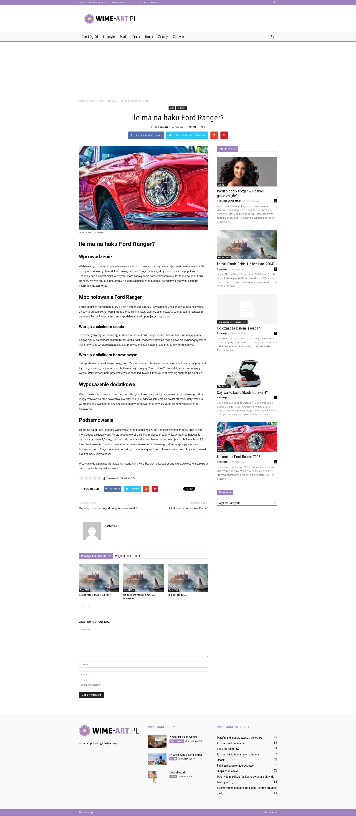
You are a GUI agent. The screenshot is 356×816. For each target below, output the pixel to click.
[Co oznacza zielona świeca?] (247, 309)
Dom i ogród (90, 37)
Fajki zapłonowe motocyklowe (232, 322)
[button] (272, 36)
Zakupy (163, 37)
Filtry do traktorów (228, 749)
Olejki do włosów (227, 771)
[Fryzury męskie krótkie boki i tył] (157, 759)
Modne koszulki (177, 772)
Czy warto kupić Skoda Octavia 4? (242, 392)
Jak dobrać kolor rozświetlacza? (188, 508)
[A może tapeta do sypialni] (157, 741)
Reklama (143, 2)
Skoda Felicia (224, 257)
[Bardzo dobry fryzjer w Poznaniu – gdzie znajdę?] (247, 171)
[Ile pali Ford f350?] (188, 578)
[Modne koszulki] (152, 777)
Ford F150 (222, 450)
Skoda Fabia (224, 386)
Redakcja (163, 126)
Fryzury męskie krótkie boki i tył (185, 754)
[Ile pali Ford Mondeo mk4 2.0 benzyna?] (143, 578)
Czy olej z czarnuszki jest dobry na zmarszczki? (108, 508)
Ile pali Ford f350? (177, 594)
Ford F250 (181, 108)
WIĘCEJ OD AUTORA (127, 556)
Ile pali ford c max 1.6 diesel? (95, 594)
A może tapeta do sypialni (183, 736)
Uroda (149, 37)
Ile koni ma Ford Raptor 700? (238, 457)
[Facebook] (274, 2)
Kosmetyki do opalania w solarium (238, 754)
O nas (132, 2)
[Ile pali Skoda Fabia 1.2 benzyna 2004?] (247, 244)
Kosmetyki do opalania (231, 743)
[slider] (90, 478)
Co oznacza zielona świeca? (238, 328)
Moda (123, 37)
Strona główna (119, 2)
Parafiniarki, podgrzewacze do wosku (240, 737)
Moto (172, 108)
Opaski (221, 760)
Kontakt (155, 2)
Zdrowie (178, 37)
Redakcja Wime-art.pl (229, 200)
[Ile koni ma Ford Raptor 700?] (247, 437)
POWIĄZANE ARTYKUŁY (96, 556)
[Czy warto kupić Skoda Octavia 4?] (247, 373)
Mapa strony (270, 812)
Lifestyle (109, 37)
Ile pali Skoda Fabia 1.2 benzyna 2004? (246, 264)
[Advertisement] (178, 69)
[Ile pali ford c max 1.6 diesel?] (99, 578)
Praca (136, 37)
